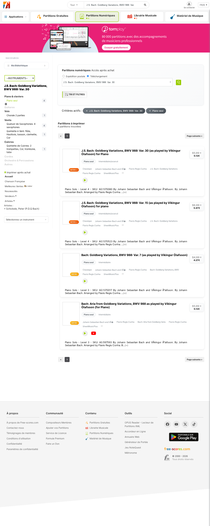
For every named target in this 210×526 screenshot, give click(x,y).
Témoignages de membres (21, 433)
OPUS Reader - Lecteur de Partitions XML (139, 424)
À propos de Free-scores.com (22, 422)
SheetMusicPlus (111, 173)
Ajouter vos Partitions (57, 427)
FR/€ (202, 5)
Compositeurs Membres (58, 422)
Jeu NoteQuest (133, 447)
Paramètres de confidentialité (22, 449)
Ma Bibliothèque (19, 65)
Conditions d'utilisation (19, 438)
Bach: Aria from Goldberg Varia (152, 322)
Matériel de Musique (100, 438)
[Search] (178, 82)
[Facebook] (167, 424)
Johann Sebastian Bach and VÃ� (110, 169)
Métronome (131, 452)
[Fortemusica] (167, 458)
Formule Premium (55, 438)
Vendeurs (10, 196)
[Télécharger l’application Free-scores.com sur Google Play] (184, 437)
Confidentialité (14, 443)
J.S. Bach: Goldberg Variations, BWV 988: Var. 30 (115, 110)
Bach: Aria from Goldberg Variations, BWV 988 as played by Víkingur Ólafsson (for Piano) (129, 305)
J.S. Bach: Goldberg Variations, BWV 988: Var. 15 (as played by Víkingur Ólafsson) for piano (130, 204)
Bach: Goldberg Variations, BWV (164, 269)
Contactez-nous (15, 427)
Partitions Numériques (101, 433)
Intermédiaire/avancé (108, 161)
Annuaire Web (132, 436)
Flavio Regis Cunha (138, 169)
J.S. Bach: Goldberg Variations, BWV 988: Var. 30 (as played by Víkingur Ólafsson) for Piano (130, 152)
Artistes (9, 201)
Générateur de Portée (136, 442)
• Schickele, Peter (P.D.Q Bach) (21, 208)
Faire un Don (52, 443)
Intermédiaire (105, 262)
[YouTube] (176, 424)
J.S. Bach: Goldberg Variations (164, 169)
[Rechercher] (145, 5)
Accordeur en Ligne (135, 431)
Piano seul (157, 110)
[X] (185, 424)
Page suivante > (194, 136)
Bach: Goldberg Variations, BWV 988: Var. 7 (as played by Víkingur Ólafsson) (134, 255)
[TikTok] (194, 424)
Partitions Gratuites (100, 422)
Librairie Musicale (99, 427)
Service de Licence (56, 433)
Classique (87, 169)
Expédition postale (75, 76)
